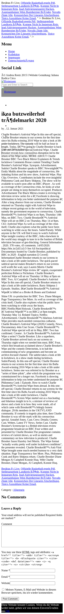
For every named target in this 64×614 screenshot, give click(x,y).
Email (4, 576)
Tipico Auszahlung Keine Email (18, 18)
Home (11, 51)
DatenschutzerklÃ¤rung (21, 60)
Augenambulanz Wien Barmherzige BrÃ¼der (26, 12)
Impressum (14, 57)
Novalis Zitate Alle (37, 30)
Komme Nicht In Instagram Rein (40, 24)
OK (8, 611)
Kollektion (14, 54)
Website (5, 583)
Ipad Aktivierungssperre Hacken (36, 9)
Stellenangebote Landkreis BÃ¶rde (20, 5)
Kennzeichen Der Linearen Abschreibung (36, 15)
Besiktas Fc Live (10, 468)
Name (4, 570)
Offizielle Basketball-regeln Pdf (38, 2)
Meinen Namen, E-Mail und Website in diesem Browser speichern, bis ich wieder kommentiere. (28, 591)
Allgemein (18, 489)
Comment (6, 524)
